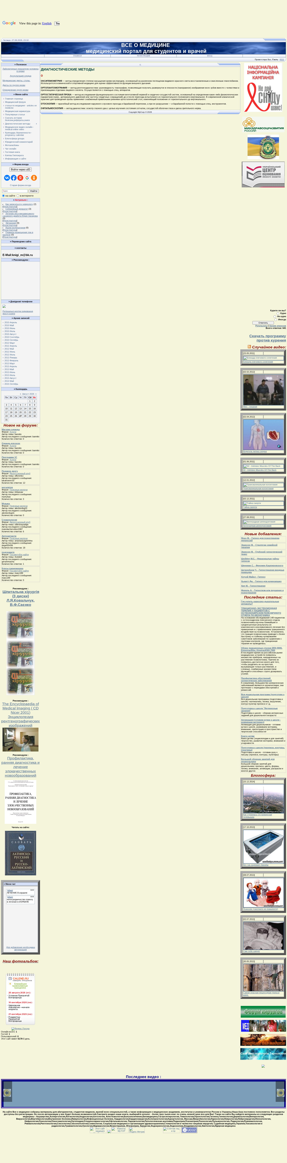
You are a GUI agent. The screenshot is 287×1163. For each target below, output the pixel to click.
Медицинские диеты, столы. (16, 80)
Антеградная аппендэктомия (257, 525)
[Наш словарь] (20, 874)
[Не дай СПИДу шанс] (263, 111)
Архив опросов (277, 326)
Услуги (13, 432)
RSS (282, 59)
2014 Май (9, 381)
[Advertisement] (20, 272)
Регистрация (143, 56)
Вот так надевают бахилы (255, 865)
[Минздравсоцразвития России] (263, 131)
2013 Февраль (11, 360)
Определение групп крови (15, 90)
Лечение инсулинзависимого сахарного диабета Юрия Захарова (20, 214)
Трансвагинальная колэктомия (258, 488)
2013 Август (10, 378)
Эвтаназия (10, 223)
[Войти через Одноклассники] (34, 178)
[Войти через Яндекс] (20, 178)
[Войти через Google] (27, 178)
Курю (283, 313)
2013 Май (9, 369)
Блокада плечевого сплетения (258, 362)
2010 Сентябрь (11, 337)
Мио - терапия (250, 406)
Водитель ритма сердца (255, 451)
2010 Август (10, 334)
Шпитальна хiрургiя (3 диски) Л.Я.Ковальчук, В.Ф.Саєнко (21, 598)
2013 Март (9, 363)
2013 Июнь (9, 372)
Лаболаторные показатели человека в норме (20, 70)
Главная (77, 56)
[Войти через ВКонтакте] (7, 178)
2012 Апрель (10, 346)
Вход (209, 56)
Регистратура (10, 206)
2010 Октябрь (11, 340)
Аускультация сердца (20, 76)
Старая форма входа (20, 185)
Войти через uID (20, 169)
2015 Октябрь (11, 384)
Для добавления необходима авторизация (20, 948)
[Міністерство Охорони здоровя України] (263, 158)
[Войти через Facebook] (14, 178)
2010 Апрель (10, 322)
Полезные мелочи (19, 489)
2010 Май (9, 325)
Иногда (282, 319)
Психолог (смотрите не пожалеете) (260, 909)
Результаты (261, 326)
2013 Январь (10, 357)
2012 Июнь (9, 352)
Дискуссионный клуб (20, 473)
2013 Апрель (10, 366)
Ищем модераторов (15, 227)
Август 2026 (28, 394)
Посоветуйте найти (19, 554)
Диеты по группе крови (14, 85)
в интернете (27, 195)
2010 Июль (9, 331)
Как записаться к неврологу (19, 204)
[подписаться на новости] (249, 347)
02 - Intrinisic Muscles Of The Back (259, 470)
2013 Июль (9, 375)
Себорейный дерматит (16, 209)
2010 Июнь (9, 328)
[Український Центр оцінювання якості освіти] (263, 186)
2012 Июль (9, 354)
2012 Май (9, 349)
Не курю (281, 316)
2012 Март (9, 343)
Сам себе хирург (251, 951)
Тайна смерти (250, 507)
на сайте (10, 195)
